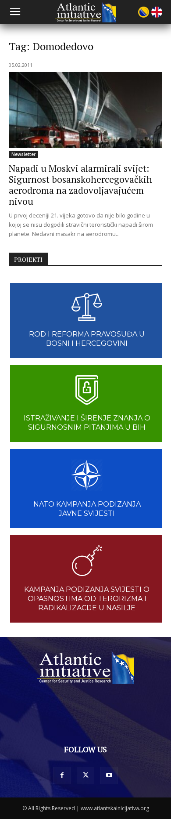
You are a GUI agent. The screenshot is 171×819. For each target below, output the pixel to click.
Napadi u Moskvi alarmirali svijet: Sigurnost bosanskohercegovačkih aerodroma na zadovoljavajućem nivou (80, 184)
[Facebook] (62, 775)
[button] (15, 12)
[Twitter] (85, 775)
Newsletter (23, 154)
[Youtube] (109, 775)
